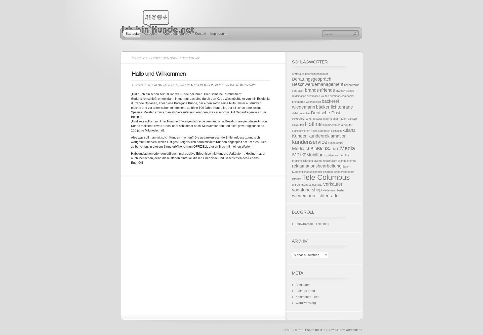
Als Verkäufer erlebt (207, 85)
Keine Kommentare (240, 85)
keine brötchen (301, 130)
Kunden (300, 136)
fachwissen (319, 118)
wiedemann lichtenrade (315, 195)
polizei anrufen (335, 155)
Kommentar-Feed (307, 297)
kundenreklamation (327, 136)
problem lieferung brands (307, 160)
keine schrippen (320, 130)
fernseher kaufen (336, 118)
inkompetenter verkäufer (337, 124)
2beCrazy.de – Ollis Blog (312, 224)
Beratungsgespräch (311, 79)
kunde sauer (335, 142)
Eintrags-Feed (305, 291)
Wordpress (354, 330)
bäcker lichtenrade (334, 107)
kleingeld (336, 130)
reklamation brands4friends (339, 160)
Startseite (133, 34)
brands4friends (320, 90)
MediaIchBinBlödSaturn (315, 148)
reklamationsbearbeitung (317, 166)
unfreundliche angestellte (307, 184)
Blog (158, 85)
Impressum (218, 34)
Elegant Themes (313, 330)
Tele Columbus (326, 177)
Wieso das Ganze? (177, 34)
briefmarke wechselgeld (306, 101)
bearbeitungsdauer (316, 73)
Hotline (313, 124)
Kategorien (151, 34)
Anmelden (303, 285)
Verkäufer (332, 184)
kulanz (348, 130)
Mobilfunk (316, 154)
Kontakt (200, 34)
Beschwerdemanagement (317, 84)
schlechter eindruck (321, 171)
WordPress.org (306, 303)
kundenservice (309, 142)
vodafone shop (307, 189)
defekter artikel (301, 113)
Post (347, 155)
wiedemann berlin (333, 190)
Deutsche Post (325, 112)
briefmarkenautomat (342, 95)
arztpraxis (298, 73)
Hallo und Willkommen (159, 73)
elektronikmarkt (301, 118)
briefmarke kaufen (318, 95)
